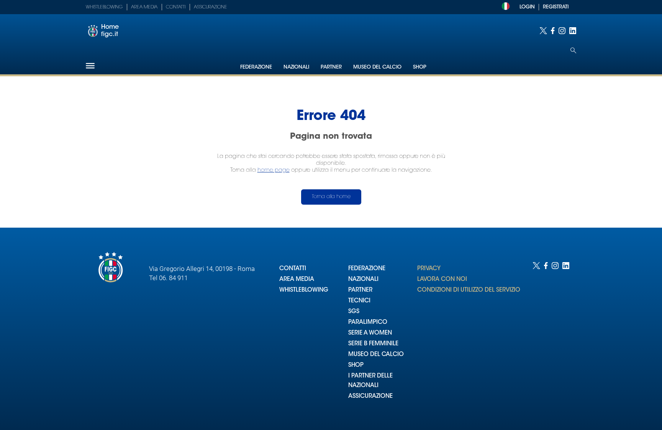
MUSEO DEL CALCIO (376, 355)
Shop (419, 67)
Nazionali (296, 67)
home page (273, 170)
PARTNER (360, 290)
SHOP (356, 365)
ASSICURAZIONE (370, 396)
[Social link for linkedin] (572, 30)
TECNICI (359, 301)
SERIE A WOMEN (370, 333)
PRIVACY (429, 269)
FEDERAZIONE (366, 269)
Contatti (175, 7)
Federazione (256, 67)
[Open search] (573, 50)
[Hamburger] (90, 65)
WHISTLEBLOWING (303, 290)
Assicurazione (210, 7)
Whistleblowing (104, 7)
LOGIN (527, 7)
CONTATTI (292, 269)
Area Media (144, 7)
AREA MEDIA (296, 279)
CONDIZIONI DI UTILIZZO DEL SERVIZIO (468, 290)
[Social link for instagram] (562, 30)
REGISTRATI (556, 7)
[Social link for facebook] (553, 30)
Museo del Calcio (377, 67)
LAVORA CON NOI (442, 279)
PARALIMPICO (367, 322)
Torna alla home (331, 196)
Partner (331, 67)
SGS (353, 312)
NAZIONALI (363, 279)
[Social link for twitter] (543, 30)
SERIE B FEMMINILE (373, 344)
